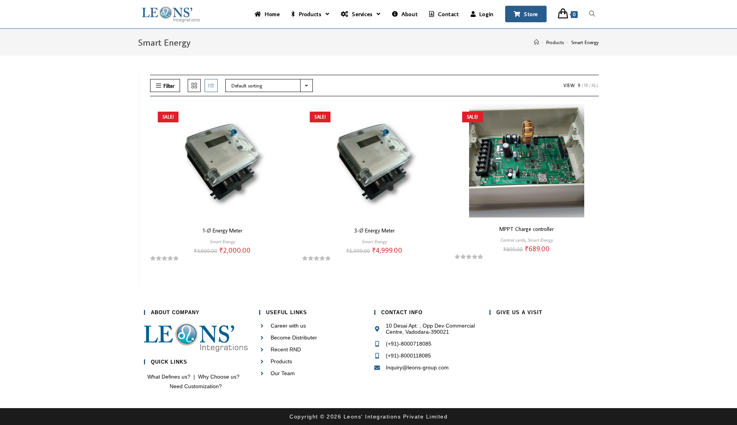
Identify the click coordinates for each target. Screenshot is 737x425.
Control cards (512, 240)
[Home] (536, 42)
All (595, 85)
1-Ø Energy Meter (222, 230)
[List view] (211, 85)
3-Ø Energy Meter (374, 230)
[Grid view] (194, 85)
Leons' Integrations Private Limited (394, 416)
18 (586, 85)
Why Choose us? (219, 377)
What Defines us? (168, 377)
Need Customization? (196, 386)
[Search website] (592, 14)
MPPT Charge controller (526, 229)
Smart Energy (222, 241)
